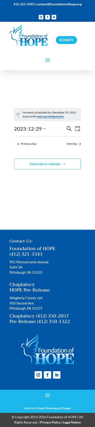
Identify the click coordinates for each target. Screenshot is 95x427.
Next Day (71, 143)
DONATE (66, 40)
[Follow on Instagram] (41, 17)
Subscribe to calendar (45, 164)
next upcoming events (50, 116)
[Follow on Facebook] (47, 17)
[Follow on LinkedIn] (54, 17)
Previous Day (29, 143)
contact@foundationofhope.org (59, 4)
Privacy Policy (50, 422)
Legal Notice (72, 422)
